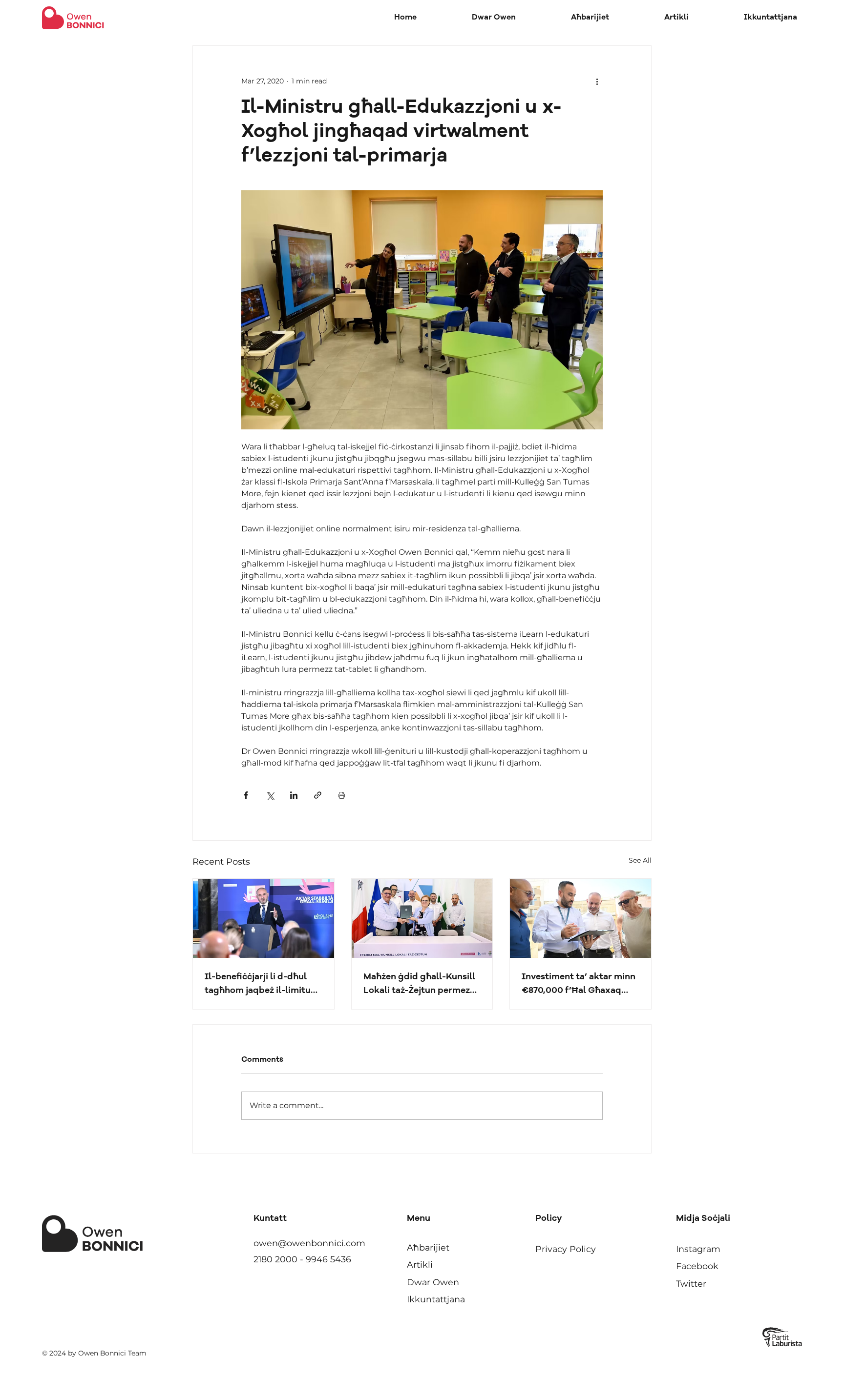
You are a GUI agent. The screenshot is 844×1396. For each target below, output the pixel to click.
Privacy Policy (565, 1249)
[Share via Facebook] (246, 795)
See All (640, 860)
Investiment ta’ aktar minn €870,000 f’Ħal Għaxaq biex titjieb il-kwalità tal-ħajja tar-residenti (578, 984)
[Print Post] (341, 795)
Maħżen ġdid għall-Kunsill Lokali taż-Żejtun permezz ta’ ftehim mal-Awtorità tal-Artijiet (419, 984)
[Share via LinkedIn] (293, 795)
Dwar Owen (433, 1282)
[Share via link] (317, 795)
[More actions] (597, 81)
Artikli (420, 1264)
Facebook (697, 1266)
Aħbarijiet (428, 1247)
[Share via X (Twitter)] (269, 795)
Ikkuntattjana (436, 1299)
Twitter (691, 1283)
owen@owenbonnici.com (309, 1243)
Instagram (698, 1249)
